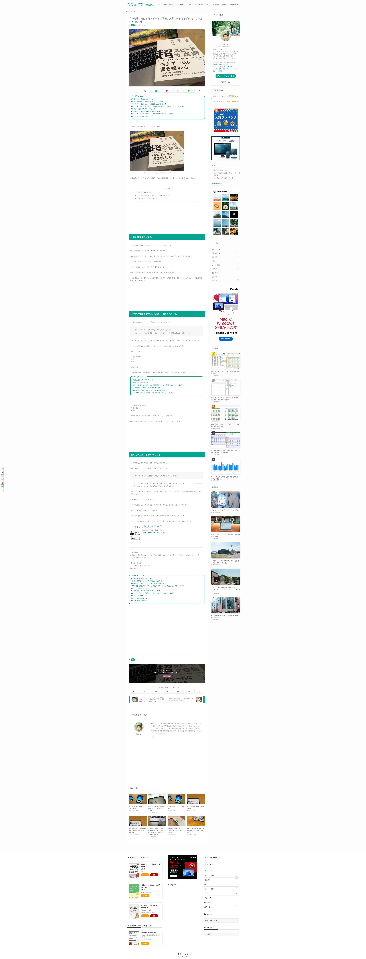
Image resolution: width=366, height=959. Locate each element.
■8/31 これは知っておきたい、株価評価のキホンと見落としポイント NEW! (157, 106)
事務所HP (215, 273)
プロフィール (216, 249)
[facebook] (222, 82)
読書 (133, 25)
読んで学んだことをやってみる (148, 198)
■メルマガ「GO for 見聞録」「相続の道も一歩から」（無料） (153, 113)
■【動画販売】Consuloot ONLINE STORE (146, 111)
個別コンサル (216, 253)
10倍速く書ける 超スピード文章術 (152, 526)
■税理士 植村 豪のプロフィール (142, 99)
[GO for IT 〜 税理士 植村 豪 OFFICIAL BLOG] (139, 5)
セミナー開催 (216, 265)
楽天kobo (164, 532)
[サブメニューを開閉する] (238, 253)
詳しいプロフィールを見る (226, 76)
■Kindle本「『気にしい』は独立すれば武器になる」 (149, 104)
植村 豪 (139, 734)
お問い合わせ (216, 281)
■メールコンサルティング (140, 116)
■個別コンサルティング (140, 382)
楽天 (154, 875)
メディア (214, 269)
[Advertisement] (166, 217)
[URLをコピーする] (200, 91)
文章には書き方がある (145, 192)
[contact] (229, 82)
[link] (153, 737)
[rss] (185, 954)
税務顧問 (214, 257)
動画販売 (214, 277)
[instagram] (225, 82)
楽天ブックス (156, 532)
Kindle (150, 532)
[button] (134, 91)
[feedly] (183, 954)
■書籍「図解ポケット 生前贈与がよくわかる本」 (148, 101)
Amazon (144, 532)
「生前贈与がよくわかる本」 (226, 66)
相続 (213, 261)
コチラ (147, 566)
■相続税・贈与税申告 (138, 600)
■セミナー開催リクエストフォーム (143, 109)
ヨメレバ (150, 527)
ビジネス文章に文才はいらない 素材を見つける (154, 195)
